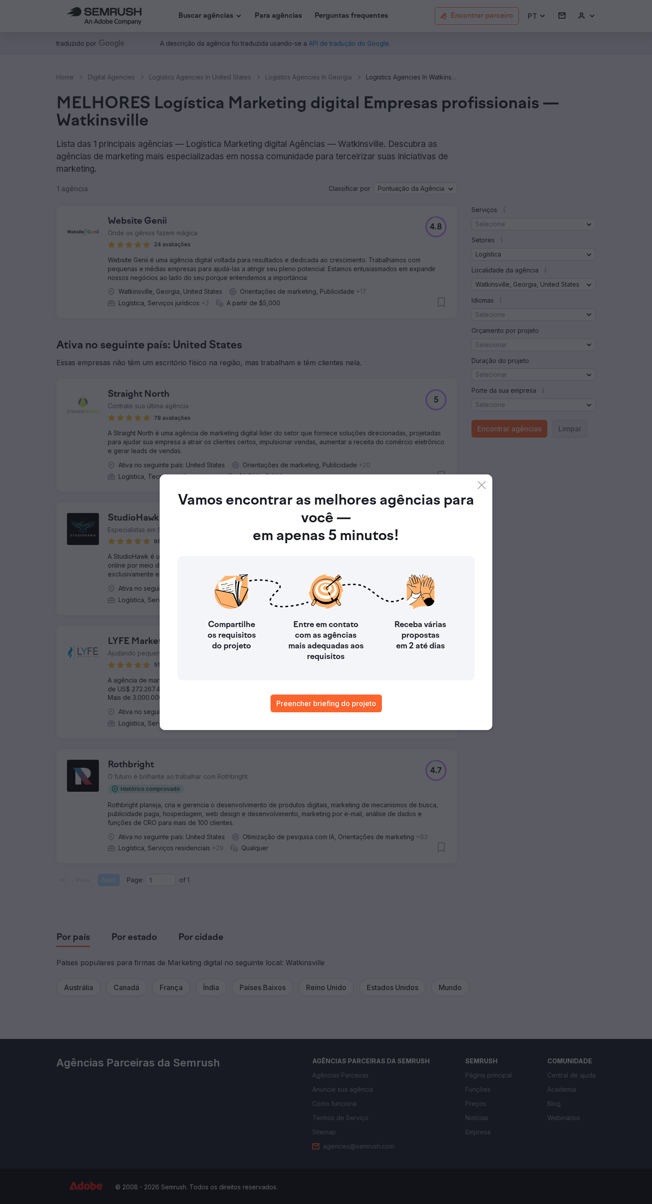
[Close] (481, 485)
